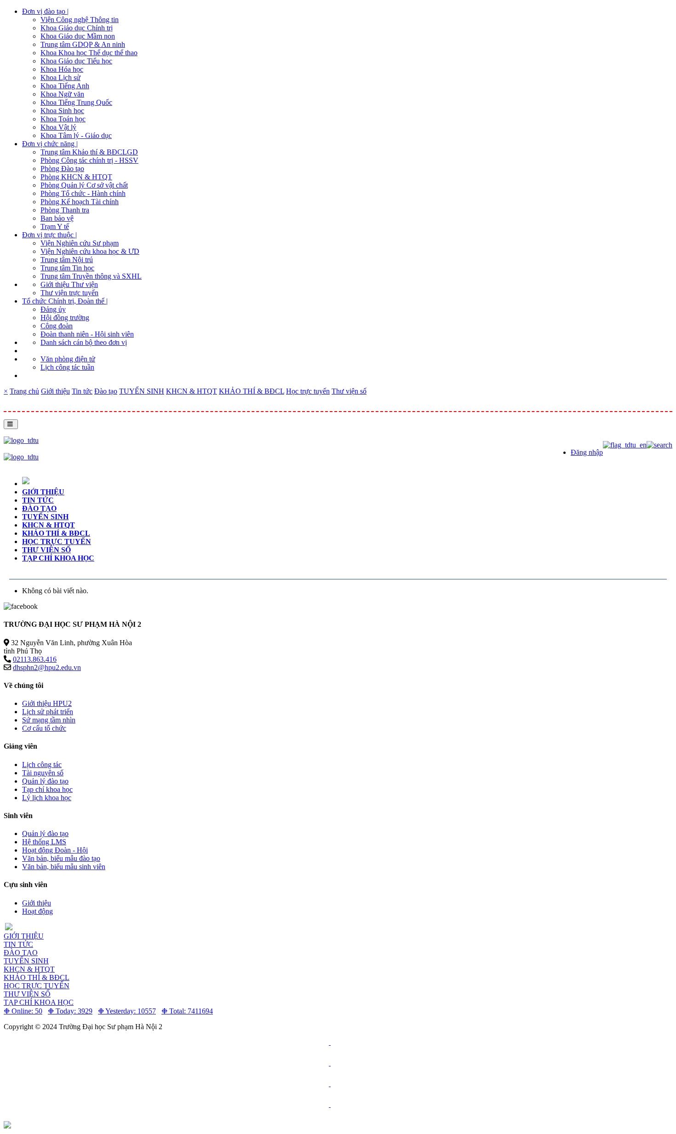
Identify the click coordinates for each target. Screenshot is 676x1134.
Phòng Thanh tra (64, 210)
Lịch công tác (42, 764)
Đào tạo (105, 391)
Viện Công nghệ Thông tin (79, 19)
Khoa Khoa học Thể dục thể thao (88, 53)
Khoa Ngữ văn (62, 94)
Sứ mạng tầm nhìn (48, 720)
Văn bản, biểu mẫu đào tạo (61, 858)
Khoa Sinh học (62, 111)
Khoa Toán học (63, 119)
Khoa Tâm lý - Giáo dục (76, 135)
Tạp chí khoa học (58, 558)
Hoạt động (37, 911)
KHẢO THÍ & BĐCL (251, 391)
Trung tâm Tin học (67, 268)
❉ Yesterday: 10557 (127, 1011)
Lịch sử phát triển (47, 712)
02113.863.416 (35, 659)
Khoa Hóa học (61, 69)
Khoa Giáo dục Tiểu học (76, 61)
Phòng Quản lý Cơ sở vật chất (84, 185)
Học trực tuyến (308, 391)
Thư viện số (349, 391)
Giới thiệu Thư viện (69, 284)
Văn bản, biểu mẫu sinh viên (63, 867)
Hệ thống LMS (44, 842)
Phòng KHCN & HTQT (76, 177)
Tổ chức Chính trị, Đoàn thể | (65, 301)
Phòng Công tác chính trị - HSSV (89, 160)
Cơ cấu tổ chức (44, 728)
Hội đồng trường (64, 317)
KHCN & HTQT (191, 391)
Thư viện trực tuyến (69, 293)
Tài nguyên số (42, 773)
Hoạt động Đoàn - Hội (55, 850)
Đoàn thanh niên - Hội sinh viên (87, 334)
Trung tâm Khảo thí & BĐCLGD (89, 152)
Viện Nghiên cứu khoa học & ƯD (89, 251)
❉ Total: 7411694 (187, 1011)
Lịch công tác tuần (67, 367)
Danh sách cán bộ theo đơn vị (83, 342)
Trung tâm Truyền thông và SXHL (91, 276)
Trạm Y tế (54, 226)
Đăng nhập (587, 452)
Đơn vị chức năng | (50, 144)
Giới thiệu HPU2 (47, 703)
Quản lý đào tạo (45, 781)
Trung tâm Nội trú (66, 259)
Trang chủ (24, 391)
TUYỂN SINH (141, 391)
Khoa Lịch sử (60, 77)
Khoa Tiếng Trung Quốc (76, 102)
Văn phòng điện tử (67, 359)
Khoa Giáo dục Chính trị (76, 28)
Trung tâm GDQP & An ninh (82, 44)
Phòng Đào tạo (62, 168)
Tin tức (82, 391)
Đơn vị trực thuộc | (49, 235)
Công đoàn (56, 326)
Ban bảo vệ (57, 218)
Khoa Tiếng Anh (64, 86)
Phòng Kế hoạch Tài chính (79, 202)
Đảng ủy (53, 309)
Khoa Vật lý (58, 127)
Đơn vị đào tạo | (45, 11)
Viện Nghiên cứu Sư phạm (79, 243)
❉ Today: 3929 (70, 1011)
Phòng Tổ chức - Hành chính (83, 193)
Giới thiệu (55, 391)
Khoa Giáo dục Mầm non (77, 36)
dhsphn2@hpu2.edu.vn (47, 667)
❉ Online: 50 (23, 1011)
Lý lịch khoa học (46, 798)
